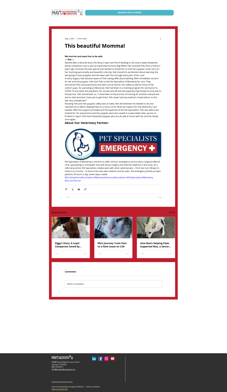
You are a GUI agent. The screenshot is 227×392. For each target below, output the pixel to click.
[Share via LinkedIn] (79, 189)
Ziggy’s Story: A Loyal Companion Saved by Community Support (67, 245)
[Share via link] (85, 189)
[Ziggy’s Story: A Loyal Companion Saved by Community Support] (71, 227)
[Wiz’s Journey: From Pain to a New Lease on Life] (113, 227)
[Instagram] (106, 359)
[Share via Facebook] (66, 189)
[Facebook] (100, 359)
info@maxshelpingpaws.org (63, 369)
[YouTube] (112, 359)
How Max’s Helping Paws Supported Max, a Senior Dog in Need (154, 245)
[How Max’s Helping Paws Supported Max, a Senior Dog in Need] (156, 227)
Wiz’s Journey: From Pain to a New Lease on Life (112, 245)
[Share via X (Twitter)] (72, 189)
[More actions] (160, 38)
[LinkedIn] (94, 359)
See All (172, 212)
